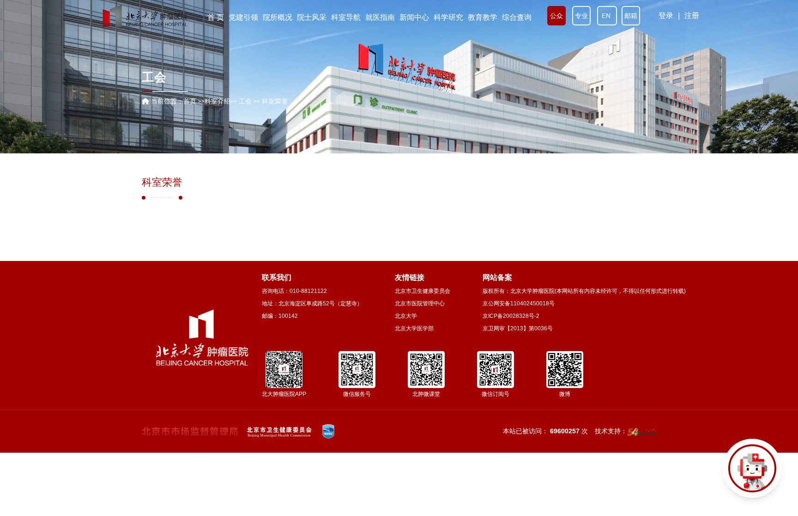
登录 (666, 15)
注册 (691, 15)
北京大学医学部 (414, 328)
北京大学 (406, 316)
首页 (189, 101)
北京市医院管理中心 (420, 303)
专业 (581, 15)
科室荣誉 (162, 182)
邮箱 (630, 15)
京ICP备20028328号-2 (511, 316)
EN (607, 15)
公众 (556, 15)
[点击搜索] (752, 470)
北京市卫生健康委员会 (422, 291)
